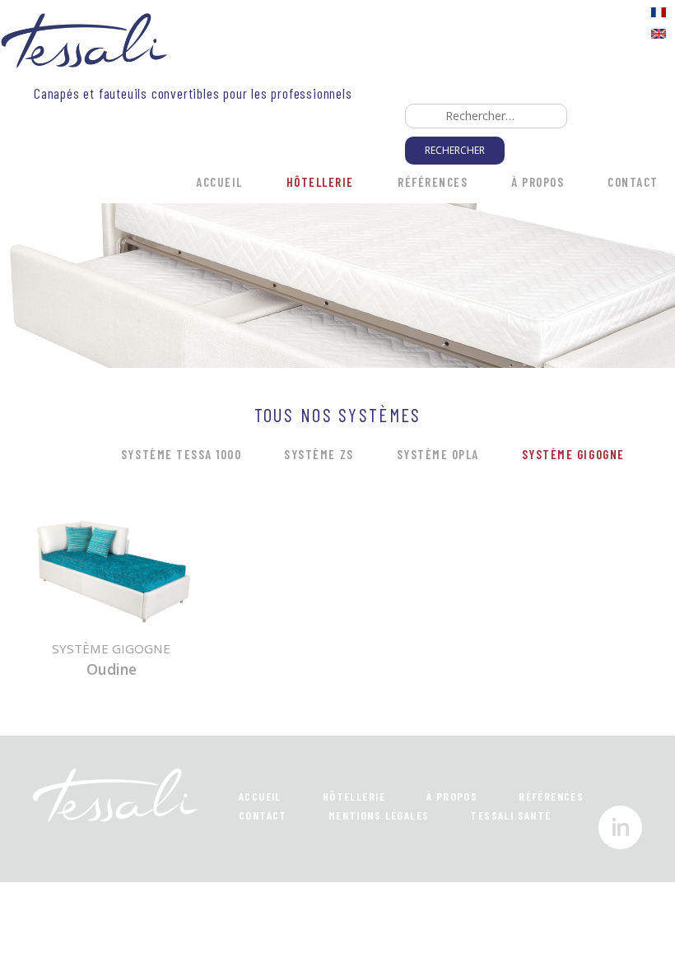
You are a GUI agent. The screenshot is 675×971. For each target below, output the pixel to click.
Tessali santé (510, 815)
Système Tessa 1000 (181, 454)
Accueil (219, 181)
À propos (537, 181)
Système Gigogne (573, 454)
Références (433, 181)
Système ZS (318, 454)
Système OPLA (438, 454)
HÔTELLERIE (320, 181)
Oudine (111, 669)
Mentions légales (379, 815)
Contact (633, 181)
